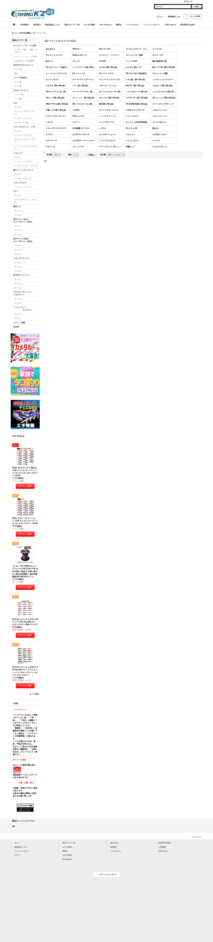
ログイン (160, 16)
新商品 (64, 851)
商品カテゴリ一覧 (68, 843)
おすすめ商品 (67, 847)
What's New (114, 843)
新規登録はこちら (174, 16)
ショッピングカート (21, 851)
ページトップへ (196, 837)
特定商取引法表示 (164, 843)
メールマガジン (115, 851)
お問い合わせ (163, 851)
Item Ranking (67, 859)
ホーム (16, 843)
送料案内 (113, 847)
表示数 (50, 155)
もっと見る (34, 694)
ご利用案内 (162, 847)
